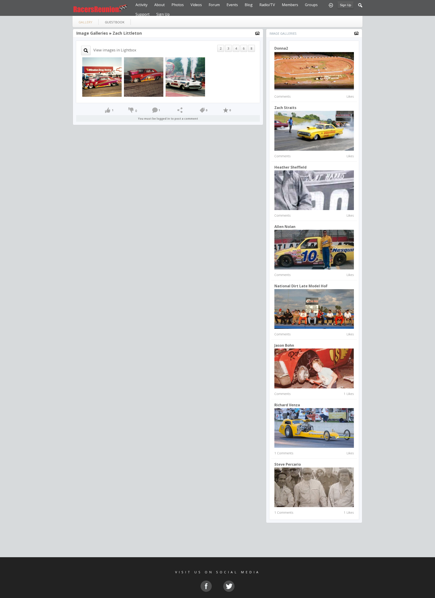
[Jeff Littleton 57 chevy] (185, 77)
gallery (85, 22)
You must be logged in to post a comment (168, 119)
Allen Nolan (284, 226)
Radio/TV (267, 4)
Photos (178, 4)
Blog (249, 4)
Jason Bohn (284, 345)
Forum (214, 4)
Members (290, 4)
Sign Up (345, 5)
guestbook (114, 22)
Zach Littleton (127, 33)
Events (232, 4)
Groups (311, 4)
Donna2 (281, 48)
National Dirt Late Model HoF (301, 285)
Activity (141, 4)
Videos (196, 4)
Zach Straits (285, 107)
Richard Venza (287, 404)
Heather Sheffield (290, 167)
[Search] (360, 5)
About (159, 4)
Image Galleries (92, 33)
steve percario (287, 464)
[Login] (331, 5)
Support (142, 14)
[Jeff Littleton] (102, 77)
